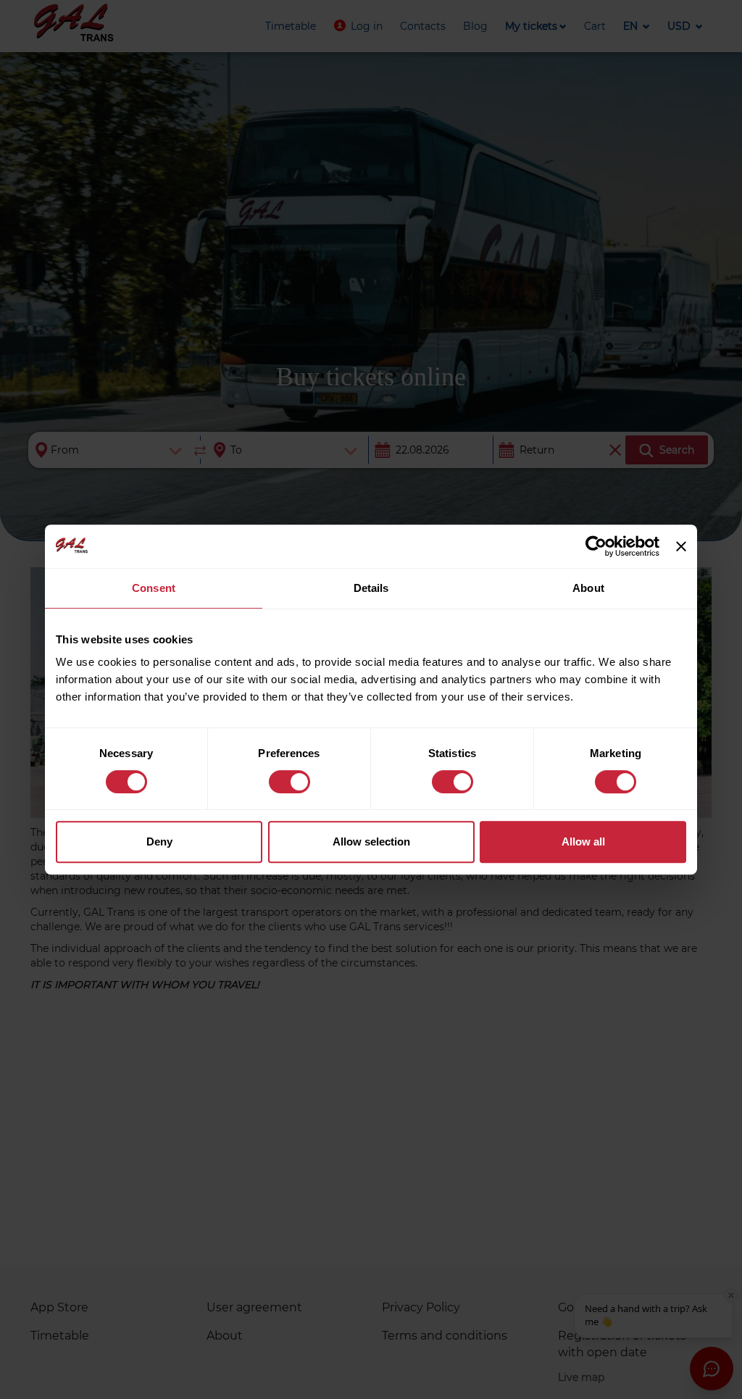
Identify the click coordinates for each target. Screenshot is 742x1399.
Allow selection (371, 841)
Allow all (583, 841)
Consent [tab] (153, 588)
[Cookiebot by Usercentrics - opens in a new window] (596, 546)
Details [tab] (371, 588)
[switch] (289, 781)
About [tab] (588, 588)
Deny (159, 841)
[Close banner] (681, 546)
